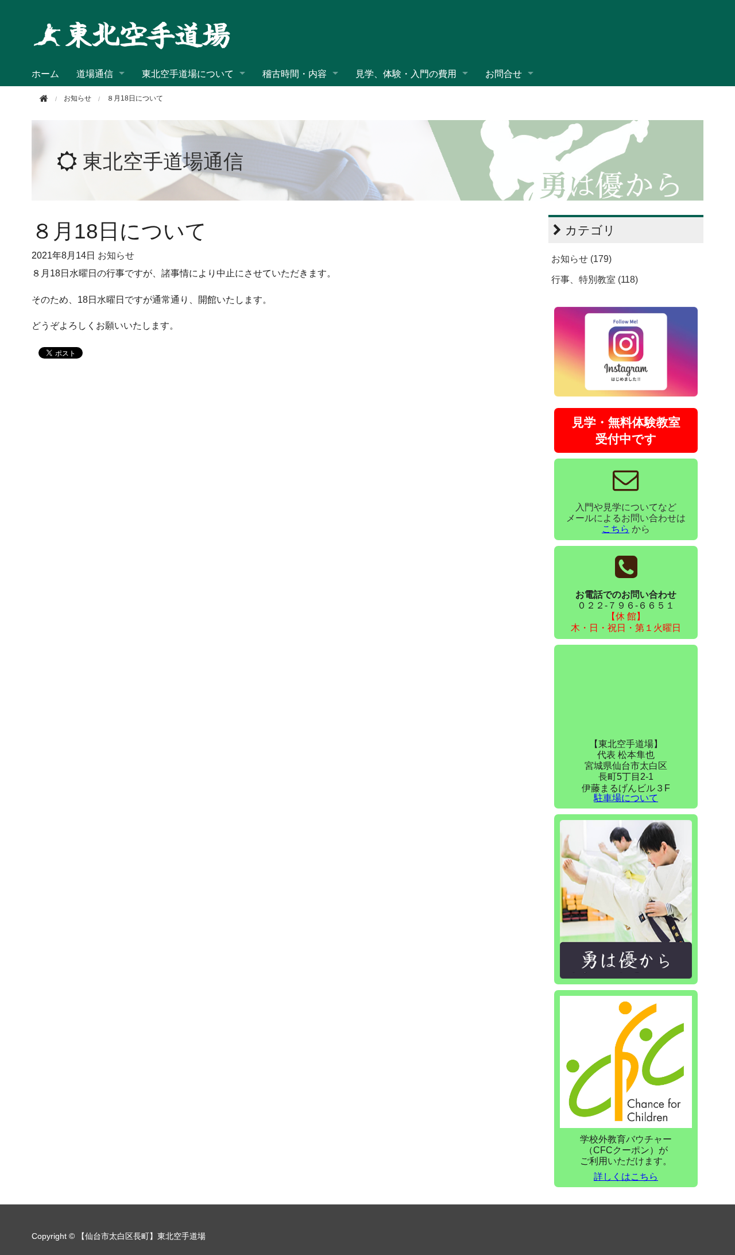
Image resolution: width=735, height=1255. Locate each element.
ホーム (45, 73)
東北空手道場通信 (163, 161)
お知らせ (116, 255)
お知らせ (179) (581, 259)
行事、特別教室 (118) (594, 279)
